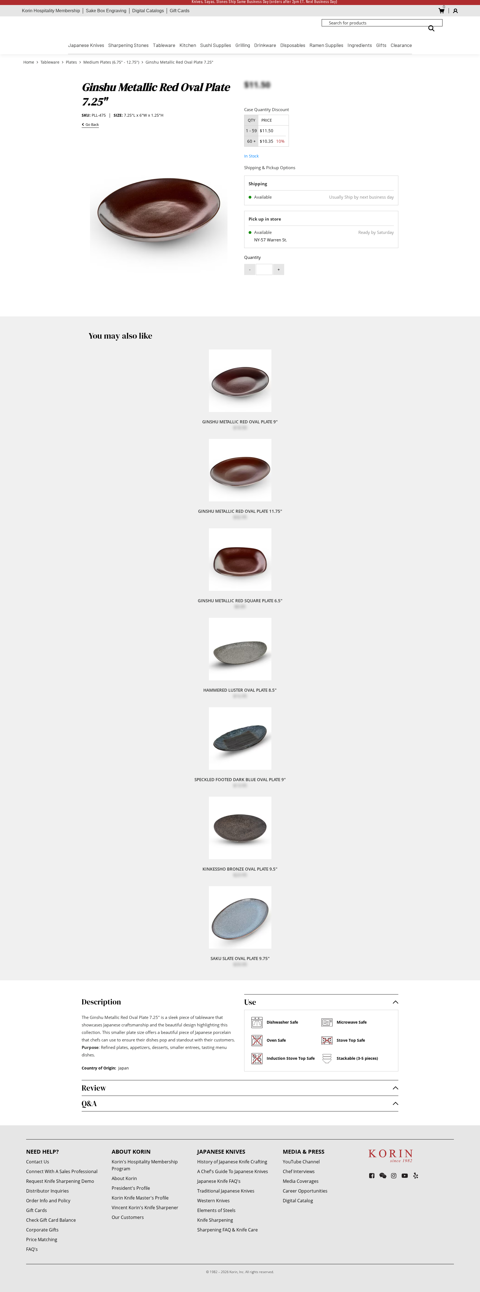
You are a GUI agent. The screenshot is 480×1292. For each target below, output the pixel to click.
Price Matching (41, 1239)
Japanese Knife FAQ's (219, 1181)
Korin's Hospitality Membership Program (145, 1165)
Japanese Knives (86, 45)
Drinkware (265, 45)
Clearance (401, 45)
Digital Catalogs (148, 10)
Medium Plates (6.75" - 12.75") (111, 62)
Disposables (292, 45)
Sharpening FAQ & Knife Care (227, 1230)
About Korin (124, 1178)
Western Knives (213, 1201)
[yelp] (415, 1175)
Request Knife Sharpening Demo (60, 1181)
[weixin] (382, 1175)
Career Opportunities (305, 1191)
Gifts (381, 45)
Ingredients (360, 45)
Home (29, 62)
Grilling (242, 45)
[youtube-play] (404, 1175)
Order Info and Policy (48, 1201)
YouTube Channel (301, 1162)
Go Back (91, 125)
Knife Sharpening (215, 1220)
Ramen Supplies (326, 45)
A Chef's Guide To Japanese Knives (232, 1171)
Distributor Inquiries (47, 1191)
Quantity (252, 257)
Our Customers (128, 1217)
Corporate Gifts (42, 1230)
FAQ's (32, 1249)
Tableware (164, 45)
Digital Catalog (298, 1201)
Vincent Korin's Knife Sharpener (145, 1207)
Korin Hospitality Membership (51, 10)
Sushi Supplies (215, 45)
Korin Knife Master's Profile (140, 1198)
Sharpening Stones (128, 45)
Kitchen (187, 45)
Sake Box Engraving (106, 10)
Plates (71, 62)
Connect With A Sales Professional (62, 1171)
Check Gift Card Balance (51, 1220)
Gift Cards (179, 10)
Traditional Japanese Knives (225, 1191)
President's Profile (131, 1188)
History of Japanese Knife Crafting (232, 1162)
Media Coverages (301, 1181)
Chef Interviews (299, 1171)
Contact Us (37, 1162)
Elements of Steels (216, 1210)
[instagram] (393, 1175)
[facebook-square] (371, 1175)
